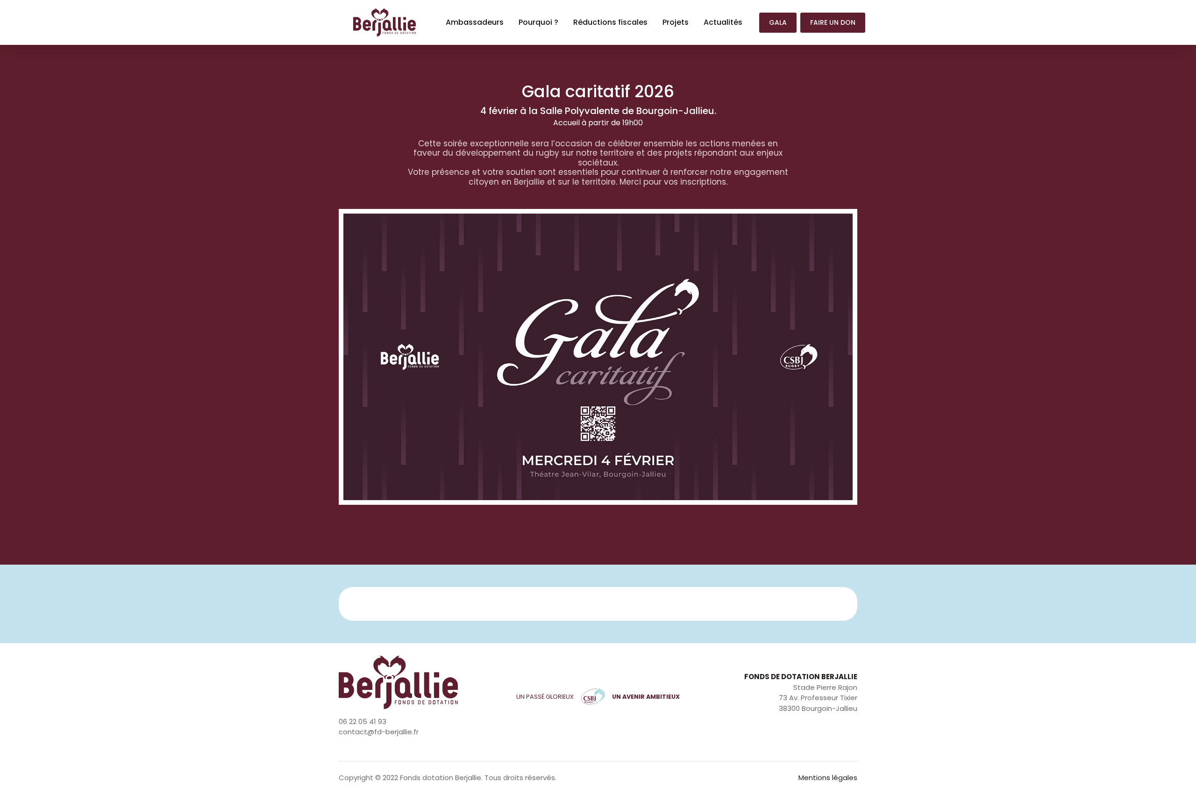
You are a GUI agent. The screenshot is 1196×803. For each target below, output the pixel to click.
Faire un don (832, 22)
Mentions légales (827, 777)
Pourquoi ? (538, 22)
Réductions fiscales (610, 22)
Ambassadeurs (478, 22)
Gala (778, 22)
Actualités (723, 22)
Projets (675, 22)
